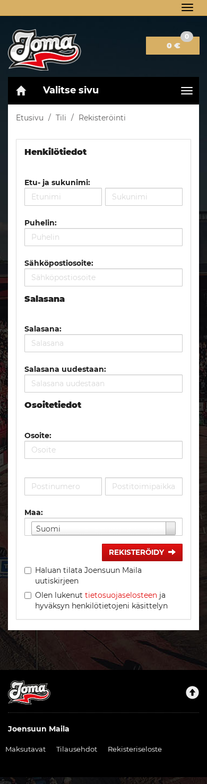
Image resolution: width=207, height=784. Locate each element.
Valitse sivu (71, 90)
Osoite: (37, 435)
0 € (178, 43)
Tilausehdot (76, 749)
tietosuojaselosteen (121, 595)
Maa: (33, 512)
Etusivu (30, 118)
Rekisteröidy (136, 552)
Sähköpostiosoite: (58, 263)
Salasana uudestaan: (65, 369)
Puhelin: (40, 223)
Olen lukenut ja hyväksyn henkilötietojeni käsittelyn (101, 600)
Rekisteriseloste (135, 749)
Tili (61, 118)
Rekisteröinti (102, 118)
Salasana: (43, 329)
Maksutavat (25, 749)
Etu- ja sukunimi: (57, 182)
